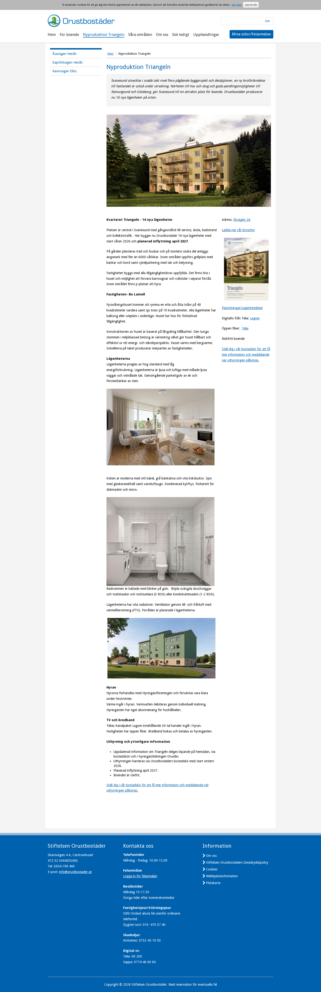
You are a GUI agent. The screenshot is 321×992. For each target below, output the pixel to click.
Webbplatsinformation (222, 876)
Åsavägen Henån (64, 54)
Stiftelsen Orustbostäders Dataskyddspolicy (237, 862)
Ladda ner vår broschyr (238, 230)
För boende (69, 34)
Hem (52, 34)
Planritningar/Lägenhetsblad (242, 308)
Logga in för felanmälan (140, 876)
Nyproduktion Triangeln (103, 34)
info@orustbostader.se (75, 872)
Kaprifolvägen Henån (67, 62)
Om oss (162, 34)
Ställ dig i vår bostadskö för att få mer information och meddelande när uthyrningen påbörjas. (246, 354)
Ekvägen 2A (242, 220)
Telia (245, 328)
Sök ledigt (180, 34)
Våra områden (140, 34)
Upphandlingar (206, 34)
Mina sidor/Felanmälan (251, 34)
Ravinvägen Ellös (64, 71)
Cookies (211, 869)
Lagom (255, 318)
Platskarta (213, 883)
